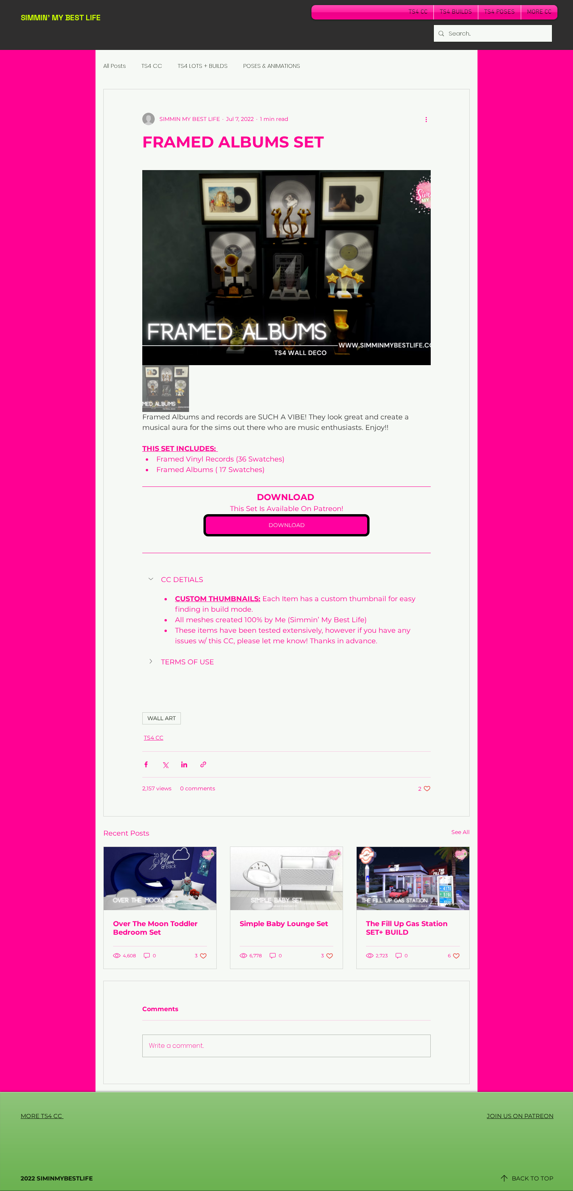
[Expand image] (286, 267)
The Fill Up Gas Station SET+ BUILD (406, 928)
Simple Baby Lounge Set (284, 923)
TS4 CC (151, 66)
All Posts (114, 66)
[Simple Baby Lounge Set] (286, 878)
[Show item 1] (165, 388)
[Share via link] (203, 764)
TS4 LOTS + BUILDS (203, 66)
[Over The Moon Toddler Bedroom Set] (160, 878)
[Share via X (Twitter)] (165, 764)
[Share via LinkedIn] (184, 764)
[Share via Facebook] (146, 764)
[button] (286, 580)
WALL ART (161, 718)
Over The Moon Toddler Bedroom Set (155, 928)
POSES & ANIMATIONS (271, 66)
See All (460, 832)
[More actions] (426, 119)
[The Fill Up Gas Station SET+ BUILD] (413, 878)
